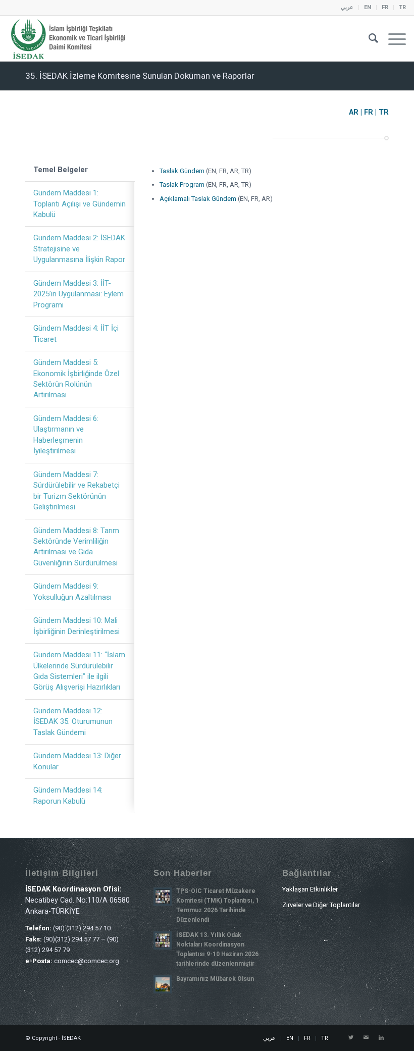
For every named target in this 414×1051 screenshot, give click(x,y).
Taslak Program (182, 184)
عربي (347, 7)
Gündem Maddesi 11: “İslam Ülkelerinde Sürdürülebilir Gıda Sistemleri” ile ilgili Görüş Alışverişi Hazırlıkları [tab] (79, 671)
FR (385, 7)
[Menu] (392, 38)
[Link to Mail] (366, 1037)
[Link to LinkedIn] (381, 1037)
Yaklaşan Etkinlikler (310, 889)
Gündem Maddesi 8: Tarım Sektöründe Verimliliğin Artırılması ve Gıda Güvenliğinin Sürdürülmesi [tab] (76, 546)
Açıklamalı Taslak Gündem (199, 198)
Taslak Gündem (182, 171)
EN (367, 7)
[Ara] (368, 38)
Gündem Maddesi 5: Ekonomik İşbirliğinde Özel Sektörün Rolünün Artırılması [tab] (76, 378)
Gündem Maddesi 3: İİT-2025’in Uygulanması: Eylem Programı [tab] (78, 294)
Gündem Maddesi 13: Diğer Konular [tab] (77, 761)
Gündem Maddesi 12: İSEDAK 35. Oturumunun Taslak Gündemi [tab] (73, 721)
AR (353, 112)
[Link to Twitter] (350, 1037)
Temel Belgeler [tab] (60, 169)
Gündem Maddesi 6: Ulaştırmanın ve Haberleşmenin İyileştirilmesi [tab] (65, 434)
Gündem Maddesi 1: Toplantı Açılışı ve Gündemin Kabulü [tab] (79, 203)
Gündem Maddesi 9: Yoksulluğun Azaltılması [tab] (72, 591)
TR (402, 7)
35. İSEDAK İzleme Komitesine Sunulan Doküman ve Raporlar (139, 76)
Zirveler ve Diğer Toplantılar (321, 905)
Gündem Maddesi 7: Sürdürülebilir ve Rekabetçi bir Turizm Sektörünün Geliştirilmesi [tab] (76, 490)
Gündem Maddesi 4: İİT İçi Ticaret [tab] (76, 333)
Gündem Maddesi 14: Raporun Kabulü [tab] (67, 795)
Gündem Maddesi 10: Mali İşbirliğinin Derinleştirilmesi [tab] (76, 626)
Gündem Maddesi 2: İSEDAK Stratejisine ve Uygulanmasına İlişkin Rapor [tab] (79, 248)
